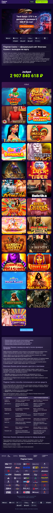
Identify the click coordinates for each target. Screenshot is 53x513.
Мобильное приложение (22, 456)
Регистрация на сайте (26, 26)
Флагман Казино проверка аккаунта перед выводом (17, 344)
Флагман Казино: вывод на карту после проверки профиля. (19, 340)
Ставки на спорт (45, 456)
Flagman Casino (4, 2)
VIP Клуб (9, 456)
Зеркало (4, 456)
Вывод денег (35, 456)
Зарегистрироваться (41, 1)
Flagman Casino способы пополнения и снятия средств (18, 342)
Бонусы (15, 456)
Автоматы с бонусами (26, 329)
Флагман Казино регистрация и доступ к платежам (17, 341)
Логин (32, 1)
